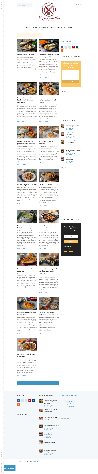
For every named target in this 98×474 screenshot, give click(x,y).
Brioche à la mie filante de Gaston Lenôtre (72, 126)
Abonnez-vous (8, 468)
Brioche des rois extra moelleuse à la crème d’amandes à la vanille (50, 442)
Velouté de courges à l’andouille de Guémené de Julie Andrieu (26, 100)
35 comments (69, 129)
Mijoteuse (43, 22)
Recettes (34, 22)
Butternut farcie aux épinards (46, 143)
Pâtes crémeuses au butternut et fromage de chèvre (49, 56)
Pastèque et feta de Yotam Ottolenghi (72, 133)
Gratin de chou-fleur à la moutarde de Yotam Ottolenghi (72, 142)
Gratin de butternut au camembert (46, 227)
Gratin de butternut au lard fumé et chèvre (26, 314)
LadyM (18, 72)
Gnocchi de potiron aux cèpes (27, 185)
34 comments (69, 154)
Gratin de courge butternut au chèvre (26, 270)
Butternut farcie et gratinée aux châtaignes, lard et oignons (48, 271)
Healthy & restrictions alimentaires (37, 27)
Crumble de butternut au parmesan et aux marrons (26, 143)
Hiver (65, 253)
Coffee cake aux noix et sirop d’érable (73, 151)
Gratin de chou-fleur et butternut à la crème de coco (48, 314)
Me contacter (1, 455)
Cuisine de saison (53, 22)
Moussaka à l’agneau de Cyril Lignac (50, 451)
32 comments (69, 162)
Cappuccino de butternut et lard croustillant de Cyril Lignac (48, 100)
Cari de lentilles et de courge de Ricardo (26, 355)
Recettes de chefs (56, 27)
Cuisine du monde (66, 22)
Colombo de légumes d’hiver (48, 185)
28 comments (47, 454)
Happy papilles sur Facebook (69, 395)
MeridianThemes (35, 461)
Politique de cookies (1, 467)
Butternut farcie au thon (25, 55)
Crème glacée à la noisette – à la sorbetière (73, 158)
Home (27, 22)
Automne (71, 250)
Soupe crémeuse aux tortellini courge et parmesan (27, 227)
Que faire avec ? (69, 27)
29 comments (47, 446)
